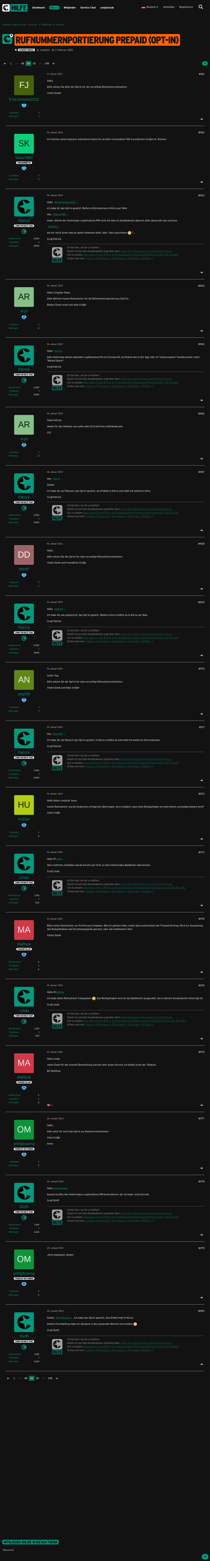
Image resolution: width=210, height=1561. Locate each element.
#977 (201, 1118)
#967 (201, 471)
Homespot (141, 254)
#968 (201, 543)
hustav (59, 858)
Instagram (119, 258)
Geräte (174, 254)
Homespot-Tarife (144, 887)
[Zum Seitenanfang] (205, 1556)
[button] (150, 7)
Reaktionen (14, 238)
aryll (58, 350)
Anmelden (169, 6)
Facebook (104, 258)
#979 (201, 1248)
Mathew (59, 992)
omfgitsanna (60, 1188)
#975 (201, 985)
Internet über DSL (159, 254)
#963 (201, 195)
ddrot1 (59, 609)
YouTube (134, 258)
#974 (201, 918)
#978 (201, 1181)
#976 (201, 1051)
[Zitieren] (201, 119)
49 (28, 63)
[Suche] (200, 7)
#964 (201, 285)
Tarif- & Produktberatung (119, 254)
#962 (201, 132)
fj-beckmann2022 (66, 202)
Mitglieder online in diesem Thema (30, 1542)
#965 (201, 344)
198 (46, 63)
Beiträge (13, 116)
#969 (201, 602)
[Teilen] (205, 63)
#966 (201, 413)
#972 (201, 793)
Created (89, 258)
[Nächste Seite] (53, 63)
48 (22, 63)
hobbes (54, 226)
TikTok (147, 258)
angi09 (59, 733)
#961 (201, 74)
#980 (201, 1310)
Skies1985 (60, 214)
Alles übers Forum (94, 887)
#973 (201, 852)
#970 (201, 668)
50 (34, 63)
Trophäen (13, 112)
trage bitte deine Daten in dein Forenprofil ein (146, 884)
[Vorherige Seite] (5, 63)
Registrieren (186, 6)
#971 (201, 727)
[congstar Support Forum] (15, 7)
